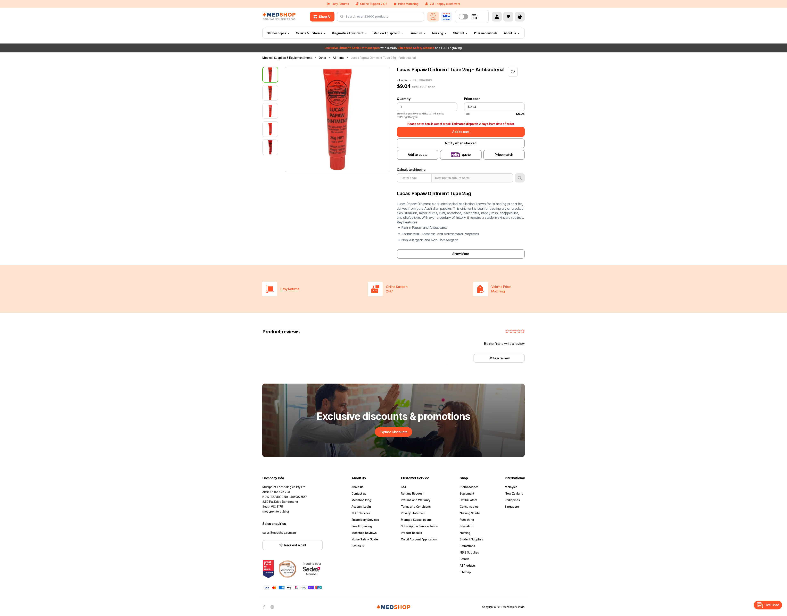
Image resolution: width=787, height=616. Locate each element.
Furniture (416, 33)
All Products (468, 565)
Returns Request (412, 493)
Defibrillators (468, 500)
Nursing (437, 33)
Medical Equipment (386, 33)
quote (466, 155)
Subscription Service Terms (419, 526)
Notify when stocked (461, 143)
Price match (504, 155)
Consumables (469, 506)
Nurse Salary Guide (364, 539)
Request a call (295, 545)
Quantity (404, 99)
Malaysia (511, 487)
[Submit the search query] (341, 18)
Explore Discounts (393, 432)
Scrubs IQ (357, 546)
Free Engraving (361, 526)
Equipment (467, 493)
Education (466, 526)
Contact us (358, 493)
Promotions (467, 546)
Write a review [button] (499, 358)
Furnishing (467, 519)
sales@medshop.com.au (279, 532)
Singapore (512, 506)
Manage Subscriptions (416, 519)
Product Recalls (411, 532)
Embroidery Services (365, 519)
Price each (472, 99)
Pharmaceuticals (485, 33)
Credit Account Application (419, 539)
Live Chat (771, 605)
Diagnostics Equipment (347, 33)
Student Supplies (471, 539)
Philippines (512, 500)
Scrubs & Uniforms (309, 33)
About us (510, 33)
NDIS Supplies (469, 552)
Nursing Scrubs (470, 513)
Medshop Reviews (364, 532)
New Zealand (514, 493)
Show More (460, 254)
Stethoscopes (276, 33)
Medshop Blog (361, 500)
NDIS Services (361, 513)
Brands (464, 559)
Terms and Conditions (416, 506)
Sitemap (465, 572)
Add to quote (417, 155)
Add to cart (460, 132)
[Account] (497, 17)
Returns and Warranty (415, 500)
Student (458, 33)
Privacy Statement (413, 513)
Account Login (361, 506)
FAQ (403, 487)
